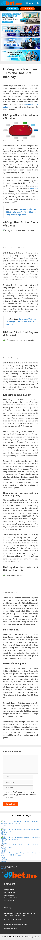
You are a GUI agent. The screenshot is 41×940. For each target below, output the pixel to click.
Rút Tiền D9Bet (9, 895)
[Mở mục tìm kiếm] (38, 3)
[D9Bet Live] (11, 3)
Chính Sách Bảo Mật (27, 937)
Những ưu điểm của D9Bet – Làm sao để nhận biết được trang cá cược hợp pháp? (21, 212)
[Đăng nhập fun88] (20, 55)
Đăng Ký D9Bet (9, 889)
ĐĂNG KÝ (12, 9)
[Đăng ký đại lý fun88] (20, 18)
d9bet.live (34, 189)
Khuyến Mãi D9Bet (10, 898)
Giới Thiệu (17, 937)
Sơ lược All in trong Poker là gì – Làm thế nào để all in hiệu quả (21, 321)
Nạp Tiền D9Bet (9, 892)
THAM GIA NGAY (27, 9)
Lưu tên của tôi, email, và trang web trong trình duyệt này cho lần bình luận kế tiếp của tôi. (20, 795)
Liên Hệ (36, 937)
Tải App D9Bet (9, 900)
